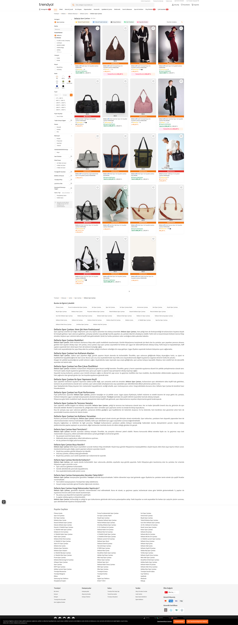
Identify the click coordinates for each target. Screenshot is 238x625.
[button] (63, 19)
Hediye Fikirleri (86, 597)
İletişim (56, 597)
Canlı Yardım (139, 594)
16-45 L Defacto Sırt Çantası (149, 525)
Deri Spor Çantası (157, 307)
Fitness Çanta (59, 307)
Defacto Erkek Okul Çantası (62, 539)
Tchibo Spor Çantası (147, 553)
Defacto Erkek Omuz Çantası (63, 324)
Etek (98, 576)
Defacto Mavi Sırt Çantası (105, 532)
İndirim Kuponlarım (145, 1)
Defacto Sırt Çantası (77, 320)
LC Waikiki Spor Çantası (144, 320)
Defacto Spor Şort (102, 562)
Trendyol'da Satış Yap (158, 1)
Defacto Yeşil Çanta (146, 543)
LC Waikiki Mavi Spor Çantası (63, 555)
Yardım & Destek (180, 1)
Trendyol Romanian (60, 571)
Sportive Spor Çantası (161, 320)
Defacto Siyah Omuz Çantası (149, 555)
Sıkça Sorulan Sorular (141, 591)
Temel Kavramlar (112, 594)
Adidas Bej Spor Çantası (148, 550)
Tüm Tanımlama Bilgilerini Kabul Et (197, 621)
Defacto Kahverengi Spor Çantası (164, 316)
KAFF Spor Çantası (59, 567)
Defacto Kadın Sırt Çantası (105, 529)
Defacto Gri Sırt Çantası (61, 532)
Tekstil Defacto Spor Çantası (117, 311)
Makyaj (143, 581)
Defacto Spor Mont (103, 541)
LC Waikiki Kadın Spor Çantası (63, 534)
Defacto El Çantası (146, 532)
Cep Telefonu (145, 574)
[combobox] (174, 22)
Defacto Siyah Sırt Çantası (113, 320)
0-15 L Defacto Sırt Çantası (105, 527)
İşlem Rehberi (139, 599)
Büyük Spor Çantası (61, 311)
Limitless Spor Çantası (82, 324)
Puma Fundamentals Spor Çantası (77, 307)
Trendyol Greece (102, 571)
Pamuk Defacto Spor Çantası (158, 311)
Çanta (70, 298)
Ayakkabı (143, 576)
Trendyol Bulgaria (59, 574)
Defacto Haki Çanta (146, 546)
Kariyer (56, 594)
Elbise (56, 576)
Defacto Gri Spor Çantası (143, 316)
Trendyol (56, 13)
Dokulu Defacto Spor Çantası (63, 525)
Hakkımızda (169, 1)
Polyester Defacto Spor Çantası (95, 311)
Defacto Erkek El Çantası (104, 543)
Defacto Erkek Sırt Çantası (94, 320)
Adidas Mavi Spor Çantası (148, 569)
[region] (119, 621)
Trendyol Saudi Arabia (148, 571)
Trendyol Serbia (102, 574)
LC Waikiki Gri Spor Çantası (62, 541)
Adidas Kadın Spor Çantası (149, 562)
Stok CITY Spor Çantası (61, 543)
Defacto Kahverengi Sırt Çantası (64, 560)
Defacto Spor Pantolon (61, 548)
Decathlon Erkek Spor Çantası (150, 560)
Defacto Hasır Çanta (76, 311)
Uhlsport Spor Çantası (61, 562)
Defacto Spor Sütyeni (60, 550)
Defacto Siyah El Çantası (148, 548)
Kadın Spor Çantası (60, 536)
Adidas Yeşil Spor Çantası (105, 555)
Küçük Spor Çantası (172, 307)
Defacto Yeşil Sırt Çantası (100, 324)
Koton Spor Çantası (147, 529)
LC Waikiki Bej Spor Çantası (62, 553)
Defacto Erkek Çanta (61, 320)
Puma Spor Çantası (60, 557)
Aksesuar (63, 298)
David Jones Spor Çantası (149, 527)
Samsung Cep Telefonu (61, 578)
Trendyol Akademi (112, 597)
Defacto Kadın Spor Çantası (104, 316)
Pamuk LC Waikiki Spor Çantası (63, 527)
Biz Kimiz (56, 591)
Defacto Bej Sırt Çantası (148, 534)
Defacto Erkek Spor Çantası (124, 316)
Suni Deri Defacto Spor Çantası (64, 316)
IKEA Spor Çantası (102, 567)
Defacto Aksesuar (73, 13)
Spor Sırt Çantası (110, 307)
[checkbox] (57, 77)
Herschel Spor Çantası (104, 546)
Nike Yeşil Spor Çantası (104, 557)
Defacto (63, 13)
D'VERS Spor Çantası (103, 548)
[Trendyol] (46, 5)
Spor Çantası (77, 298)
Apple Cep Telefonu (103, 578)
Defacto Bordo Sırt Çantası (149, 536)
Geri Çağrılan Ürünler (59, 602)
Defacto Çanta (84, 13)
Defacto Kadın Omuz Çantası (106, 564)
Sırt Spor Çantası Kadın (126, 307)
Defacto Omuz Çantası (147, 541)
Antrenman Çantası (142, 307)
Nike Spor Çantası (102, 569)
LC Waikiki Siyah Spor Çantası (106, 534)
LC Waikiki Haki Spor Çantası (63, 529)
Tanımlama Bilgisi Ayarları (164, 621)
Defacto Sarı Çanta (59, 546)
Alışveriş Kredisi (86, 594)
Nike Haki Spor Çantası (148, 557)
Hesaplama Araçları (60, 581)
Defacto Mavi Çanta (103, 550)
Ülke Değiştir (168, 588)
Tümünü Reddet (179, 621)
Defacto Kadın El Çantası (148, 564)
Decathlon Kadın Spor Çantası (106, 553)
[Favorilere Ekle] (97, 28)
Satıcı (109, 588)
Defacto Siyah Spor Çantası (84, 316)
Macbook (143, 578)
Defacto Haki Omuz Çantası (149, 567)
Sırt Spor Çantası (96, 307)
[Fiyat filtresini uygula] (71, 95)
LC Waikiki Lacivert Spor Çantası (151, 539)
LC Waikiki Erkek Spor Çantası (106, 536)
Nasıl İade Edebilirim (141, 597)
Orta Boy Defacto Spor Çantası (106, 525)
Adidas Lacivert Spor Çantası (63, 569)
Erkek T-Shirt (101, 581)
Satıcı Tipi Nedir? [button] (66, 192)
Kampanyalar (85, 591)
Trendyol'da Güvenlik (60, 599)
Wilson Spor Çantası (103, 560)
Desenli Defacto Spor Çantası (137, 311)
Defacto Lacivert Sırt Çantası (106, 539)
